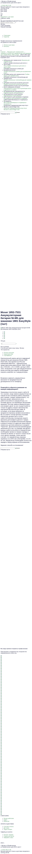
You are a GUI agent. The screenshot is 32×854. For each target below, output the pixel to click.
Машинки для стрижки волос (15, 52)
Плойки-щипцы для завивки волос (17, 75)
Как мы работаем (9, 818)
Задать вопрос (8, 829)
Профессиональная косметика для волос (15, 84)
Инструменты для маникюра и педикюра (15, 98)
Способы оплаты (9, 826)
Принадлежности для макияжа (12, 95)
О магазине (7, 35)
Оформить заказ (8, 837)
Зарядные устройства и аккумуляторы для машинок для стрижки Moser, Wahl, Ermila (16, 54)
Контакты (6, 46)
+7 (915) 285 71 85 (6, 5)
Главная (3, 52)
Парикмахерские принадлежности (13, 92)
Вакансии (6, 821)
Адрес (5, 820)
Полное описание (9, 352)
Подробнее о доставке (7, 16)
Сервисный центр (9, 836)
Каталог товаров (8, 834)
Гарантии (6, 36)
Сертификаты (8, 355)
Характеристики (8, 354)
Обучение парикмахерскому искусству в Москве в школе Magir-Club (15, 109)
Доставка (6, 828)
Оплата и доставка (9, 45)
